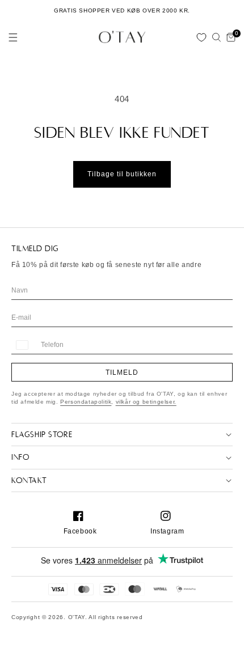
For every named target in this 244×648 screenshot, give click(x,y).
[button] (13, 37)
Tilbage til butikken (122, 174)
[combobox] (21, 345)
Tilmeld (122, 372)
